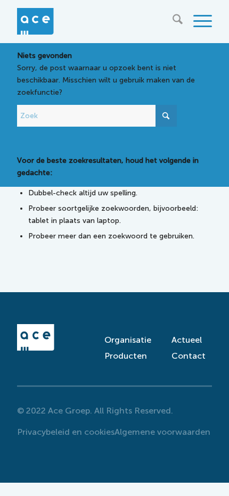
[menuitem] (172, 21)
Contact (188, 356)
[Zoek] (172, 21)
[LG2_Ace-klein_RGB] (95, 21)
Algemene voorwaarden (162, 432)
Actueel (186, 340)
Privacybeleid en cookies (65, 432)
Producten (124, 356)
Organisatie (124, 340)
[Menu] (197, 21)
